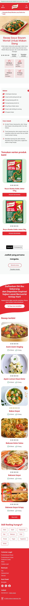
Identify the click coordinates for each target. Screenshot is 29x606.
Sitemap (3, 575)
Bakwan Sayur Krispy (14, 507)
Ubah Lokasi (12, 593)
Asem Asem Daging (14, 347)
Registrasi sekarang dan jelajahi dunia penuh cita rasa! (14, 1)
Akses (2, 561)
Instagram (2, 586)
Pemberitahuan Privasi (7, 555)
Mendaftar (3, 582)
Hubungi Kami (5, 573)
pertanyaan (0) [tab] (18, 247)
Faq (2, 570)
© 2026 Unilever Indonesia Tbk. (12, 598)
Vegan (13, 539)
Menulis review (15, 265)
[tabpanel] (14, 262)
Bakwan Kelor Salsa (14, 443)
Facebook (9, 586)
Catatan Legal (5, 564)
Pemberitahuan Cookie (7, 557)
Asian (4, 529)
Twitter (6, 586)
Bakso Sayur (14, 411)
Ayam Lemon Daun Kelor (14, 379)
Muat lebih (14, 517)
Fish (4, 534)
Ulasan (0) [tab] (9, 247)
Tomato (5, 539)
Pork (21, 534)
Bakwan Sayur (14, 475)
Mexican (12, 534)
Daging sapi (22, 529)
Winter (4, 543)
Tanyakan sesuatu (15, 269)
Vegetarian (23, 539)
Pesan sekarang (14, 194)
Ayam (12, 529)
